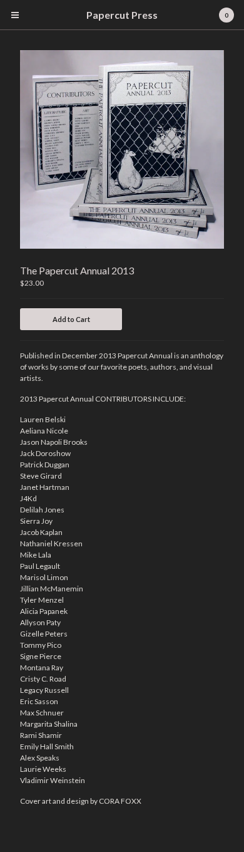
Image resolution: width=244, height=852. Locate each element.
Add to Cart (71, 319)
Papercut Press (122, 15)
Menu (15, 15)
